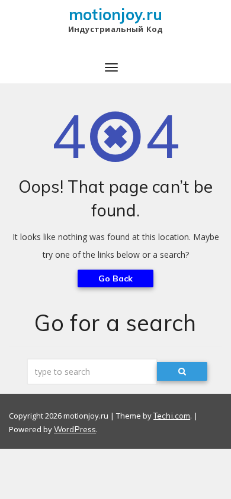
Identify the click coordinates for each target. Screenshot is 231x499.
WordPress (75, 429)
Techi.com (171, 415)
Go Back (115, 278)
